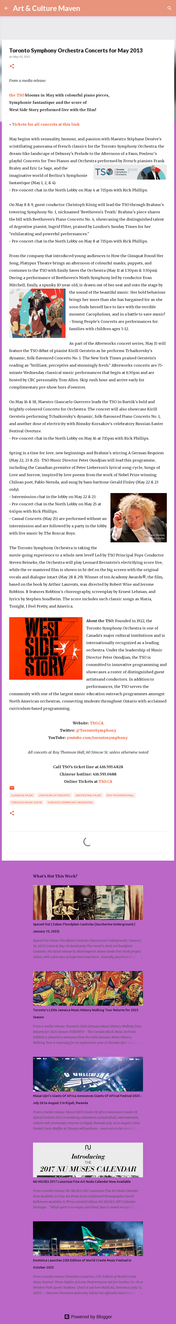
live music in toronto (54, 795)
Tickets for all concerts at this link (46, 124)
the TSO (16, 95)
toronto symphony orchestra (70, 802)
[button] (12, 66)
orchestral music (88, 795)
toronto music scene (26, 802)
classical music (22, 795)
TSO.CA (97, 723)
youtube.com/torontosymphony (97, 737)
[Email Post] (12, 789)
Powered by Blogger (91, 1316)
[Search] (86, 8)
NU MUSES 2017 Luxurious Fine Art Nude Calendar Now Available (82, 1181)
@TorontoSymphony (96, 730)
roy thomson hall (120, 795)
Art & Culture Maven (46, 8)
